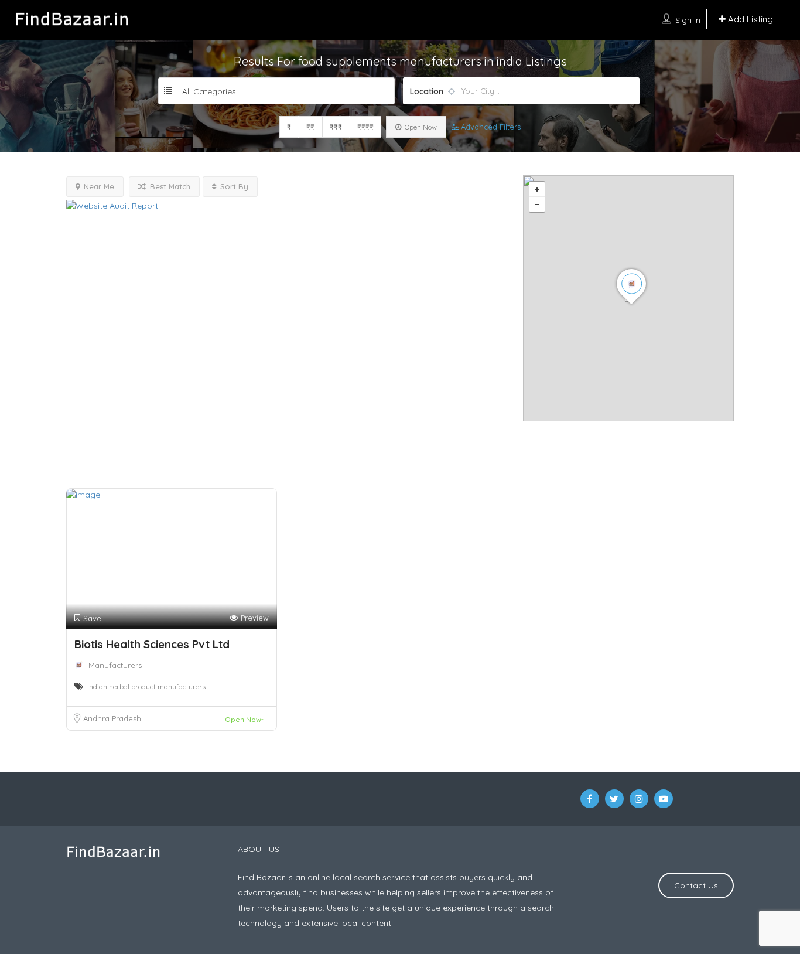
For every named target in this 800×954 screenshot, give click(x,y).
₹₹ (310, 126)
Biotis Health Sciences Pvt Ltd (152, 644)
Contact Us (696, 885)
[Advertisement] (285, 394)
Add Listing (749, 19)
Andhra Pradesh (112, 718)
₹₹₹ (336, 126)
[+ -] (628, 298)
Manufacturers (115, 665)
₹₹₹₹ (365, 126)
